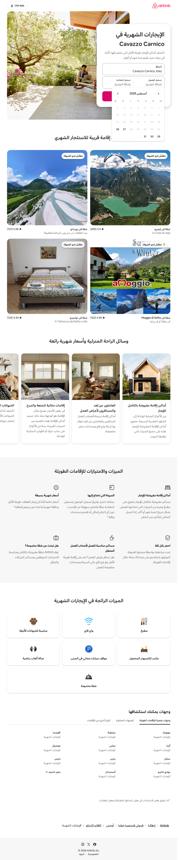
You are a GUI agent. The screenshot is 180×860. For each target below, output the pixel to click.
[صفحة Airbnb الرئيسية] (161, 5)
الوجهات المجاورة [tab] (125, 720)
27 (124, 129)
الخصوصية (93, 854)
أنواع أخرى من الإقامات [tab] (98, 720)
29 (158, 136)
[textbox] (149, 84)
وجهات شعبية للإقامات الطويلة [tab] (154, 720)
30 (151, 136)
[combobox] (133, 71)
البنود (82, 854)
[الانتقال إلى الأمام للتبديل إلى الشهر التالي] (118, 94)
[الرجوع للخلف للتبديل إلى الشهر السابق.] (158, 94)
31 (145, 136)
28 (117, 129)
